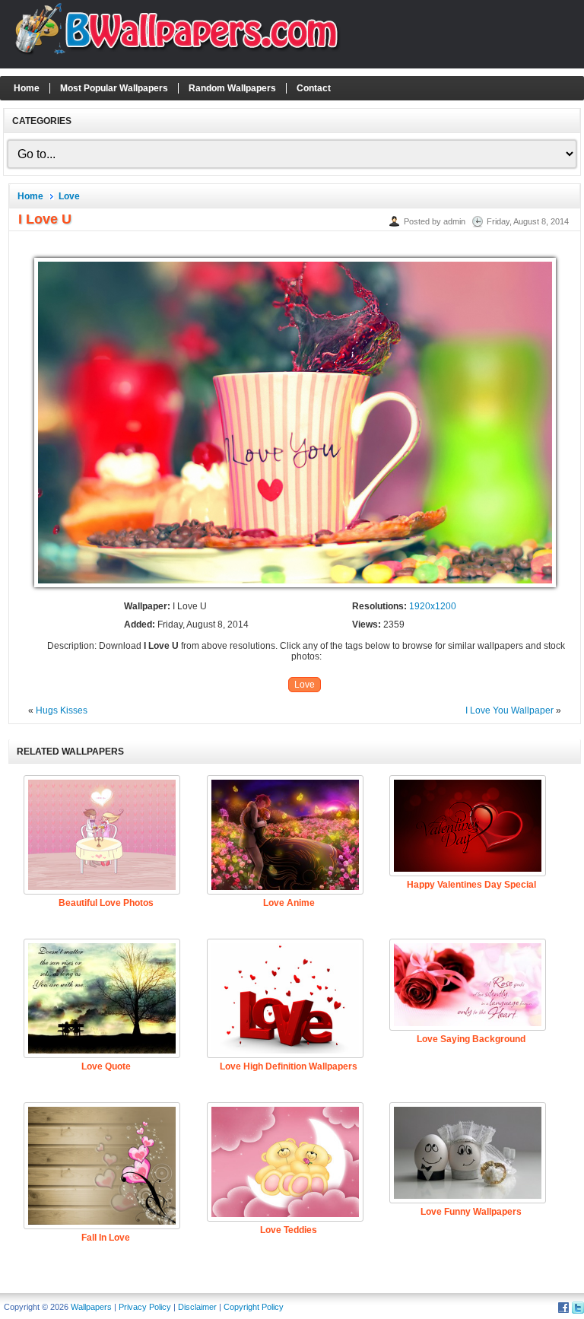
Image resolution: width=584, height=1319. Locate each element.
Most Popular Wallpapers (114, 88)
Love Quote (106, 1066)
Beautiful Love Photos (106, 903)
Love (69, 196)
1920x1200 (432, 606)
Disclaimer (197, 1306)
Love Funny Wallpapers (471, 1211)
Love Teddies (288, 1230)
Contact (314, 88)
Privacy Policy (145, 1306)
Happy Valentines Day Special (471, 884)
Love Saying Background (471, 1039)
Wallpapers (91, 1306)
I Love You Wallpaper (509, 710)
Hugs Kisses (61, 710)
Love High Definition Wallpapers (288, 1066)
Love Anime (289, 903)
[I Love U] (295, 588)
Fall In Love (105, 1237)
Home (27, 88)
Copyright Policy (254, 1306)
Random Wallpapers (232, 88)
